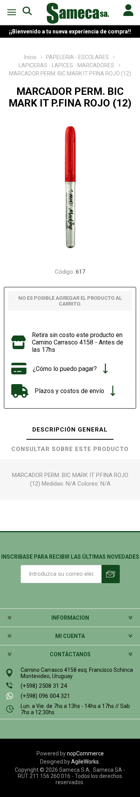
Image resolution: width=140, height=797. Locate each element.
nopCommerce (85, 753)
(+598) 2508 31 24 (44, 685)
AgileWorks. (85, 762)
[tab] (70, 430)
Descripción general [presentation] (70, 429)
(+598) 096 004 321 (45, 695)
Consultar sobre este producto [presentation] (70, 449)
